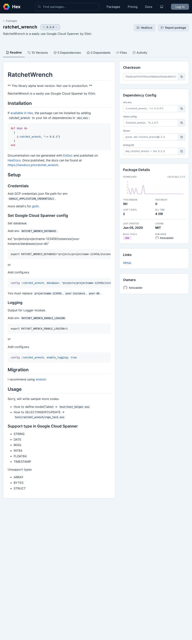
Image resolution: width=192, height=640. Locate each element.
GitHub (127, 262)
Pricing (132, 7)
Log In (180, 7)
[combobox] (67, 6)
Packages (113, 7)
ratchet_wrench (20, 27)
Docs (148, 7)
